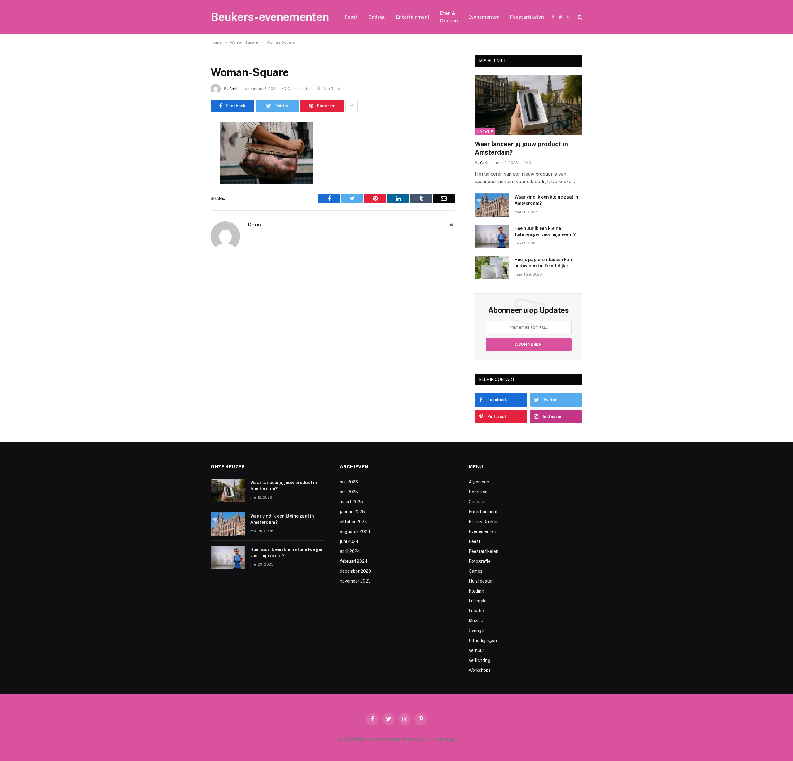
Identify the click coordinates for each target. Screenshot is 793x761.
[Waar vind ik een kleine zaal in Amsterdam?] (492, 205)
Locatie (485, 131)
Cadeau (377, 17)
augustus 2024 (355, 531)
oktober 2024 (353, 521)
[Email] (189, 205)
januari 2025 (352, 511)
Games (475, 571)
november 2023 (355, 581)
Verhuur (476, 650)
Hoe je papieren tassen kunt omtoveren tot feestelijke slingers (544, 263)
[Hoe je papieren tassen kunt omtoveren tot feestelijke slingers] (492, 267)
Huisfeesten (481, 581)
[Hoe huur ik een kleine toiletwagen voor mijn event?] (492, 236)
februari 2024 (354, 561)
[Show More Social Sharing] (351, 106)
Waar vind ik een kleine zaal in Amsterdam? (546, 200)
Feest (351, 17)
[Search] (579, 17)
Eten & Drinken (449, 17)
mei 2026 (349, 481)
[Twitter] (189, 158)
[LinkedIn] (189, 174)
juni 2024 (349, 541)
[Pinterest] (189, 189)
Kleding (476, 590)
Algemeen (479, 481)
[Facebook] (189, 142)
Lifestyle (478, 600)
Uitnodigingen (483, 640)
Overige (476, 630)
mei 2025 (349, 491)
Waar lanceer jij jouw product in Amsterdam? (521, 148)
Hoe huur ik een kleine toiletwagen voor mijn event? (545, 231)
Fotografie (479, 561)
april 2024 (350, 551)
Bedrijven (478, 491)
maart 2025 (351, 501)
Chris (234, 88)
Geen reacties (300, 88)
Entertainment (413, 17)
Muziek (476, 620)
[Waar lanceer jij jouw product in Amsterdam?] (528, 105)
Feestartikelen (527, 17)
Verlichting (479, 660)
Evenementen (484, 17)
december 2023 (355, 571)
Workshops (480, 670)
